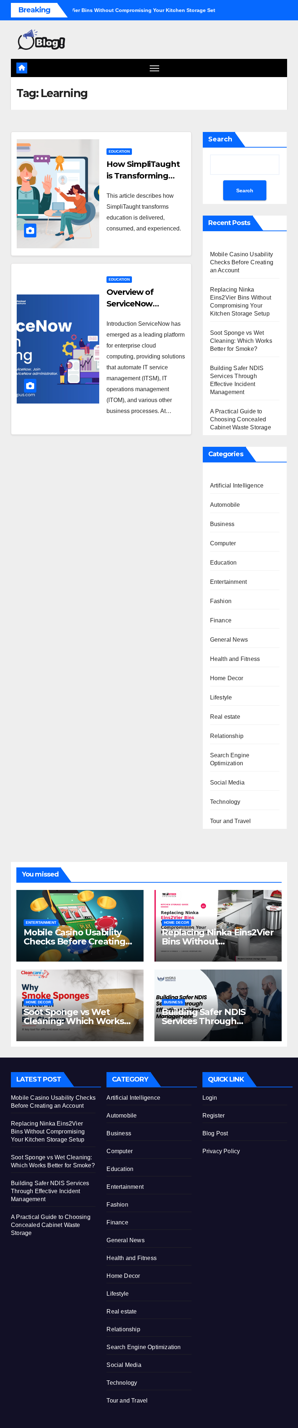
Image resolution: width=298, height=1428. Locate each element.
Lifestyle (221, 697)
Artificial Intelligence (237, 485)
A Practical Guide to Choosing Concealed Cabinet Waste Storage (240, 419)
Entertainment (228, 582)
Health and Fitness (235, 659)
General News (229, 640)
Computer (223, 543)
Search (220, 139)
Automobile (225, 505)
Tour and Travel (230, 821)
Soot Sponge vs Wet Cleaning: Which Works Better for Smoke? (241, 341)
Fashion (220, 601)
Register (213, 1115)
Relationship (226, 736)
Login (209, 1098)
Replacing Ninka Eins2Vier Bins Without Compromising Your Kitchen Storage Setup (48, 1131)
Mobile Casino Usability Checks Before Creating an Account (241, 262)
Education (119, 151)
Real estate (225, 717)
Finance (220, 620)
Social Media (227, 782)
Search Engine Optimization (230, 759)
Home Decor (226, 678)
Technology (225, 802)
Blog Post (215, 1133)
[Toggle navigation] (155, 68)
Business (222, 524)
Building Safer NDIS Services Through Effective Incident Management (50, 1191)
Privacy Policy (221, 1151)
